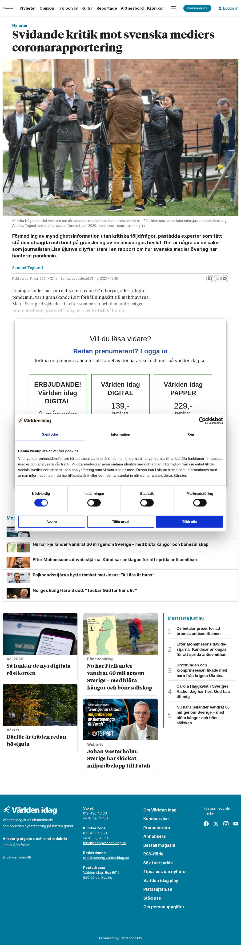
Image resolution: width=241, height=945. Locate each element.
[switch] (94, 503)
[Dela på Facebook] (209, 278)
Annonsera (154, 836)
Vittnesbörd (132, 8)
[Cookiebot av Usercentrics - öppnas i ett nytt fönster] (202, 420)
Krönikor (155, 8)
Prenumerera (156, 827)
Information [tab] (120, 434)
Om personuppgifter (163, 907)
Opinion (47, 8)
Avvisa (51, 522)
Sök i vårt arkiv (158, 863)
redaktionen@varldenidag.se (106, 857)
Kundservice (156, 818)
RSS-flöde (153, 854)
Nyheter (28, 8)
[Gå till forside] (8, 8)
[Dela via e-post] (224, 278)
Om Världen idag (160, 810)
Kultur (87, 8)
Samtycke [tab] (50, 434)
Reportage (106, 8)
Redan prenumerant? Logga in (120, 351)
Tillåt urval (120, 522)
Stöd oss (152, 898)
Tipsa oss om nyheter (165, 871)
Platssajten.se (157, 889)
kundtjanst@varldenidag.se (104, 843)
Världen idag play (160, 880)
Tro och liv (68, 8)
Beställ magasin (159, 845)
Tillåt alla (189, 522)
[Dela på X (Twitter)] (217, 278)
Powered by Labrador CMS (120, 938)
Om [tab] (191, 434)
